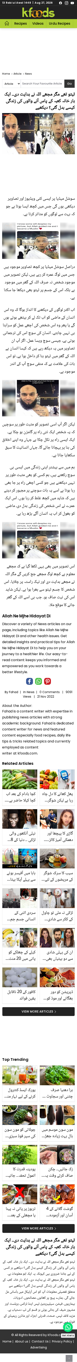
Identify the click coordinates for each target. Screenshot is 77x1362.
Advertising (38, 1347)
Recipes (20, 23)
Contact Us (40, 1341)
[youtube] (72, 3)
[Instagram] (66, 3)
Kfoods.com (57, 1335)
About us (21, 1341)
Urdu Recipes (59, 23)
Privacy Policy (62, 1341)
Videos (38, 23)
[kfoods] (38, 12)
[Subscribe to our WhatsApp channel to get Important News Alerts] (68, 1327)
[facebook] (60, 3)
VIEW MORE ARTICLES (37, 1011)
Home (7, 1341)
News (30, 692)
